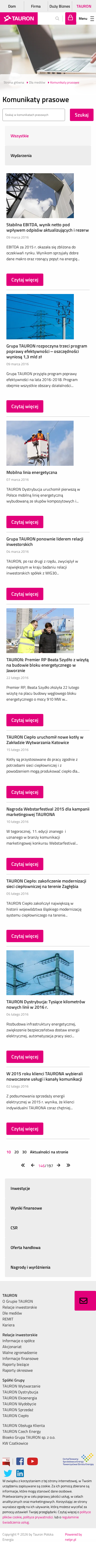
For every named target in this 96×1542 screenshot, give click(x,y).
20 (16, 1152)
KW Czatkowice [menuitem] (15, 1443)
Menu (83, 18)
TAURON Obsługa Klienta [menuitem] (23, 1425)
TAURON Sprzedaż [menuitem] (17, 1410)
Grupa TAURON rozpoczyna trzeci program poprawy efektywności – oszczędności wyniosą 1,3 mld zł (46, 351)
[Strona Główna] (19, 18)
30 (24, 1152)
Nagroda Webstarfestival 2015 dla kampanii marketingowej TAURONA (47, 812)
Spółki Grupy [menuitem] (13, 1380)
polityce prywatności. (38, 1517)
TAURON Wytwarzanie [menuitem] (21, 1386)
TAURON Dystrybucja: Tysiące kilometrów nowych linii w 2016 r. (45, 1004)
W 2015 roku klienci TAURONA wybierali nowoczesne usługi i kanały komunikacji (44, 1076)
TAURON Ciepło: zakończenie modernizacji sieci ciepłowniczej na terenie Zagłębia (46, 884)
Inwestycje (20, 1188)
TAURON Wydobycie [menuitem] (19, 1404)
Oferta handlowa (26, 1247)
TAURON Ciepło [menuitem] (15, 1416)
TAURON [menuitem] (9, 1295)
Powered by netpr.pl (73, 1537)
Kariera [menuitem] (8, 1325)
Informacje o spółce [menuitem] (18, 1341)
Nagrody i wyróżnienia (30, 1267)
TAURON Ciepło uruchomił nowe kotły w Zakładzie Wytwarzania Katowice (44, 740)
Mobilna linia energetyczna (31, 472)
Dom (12, 6)
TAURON (84, 6)
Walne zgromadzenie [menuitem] (19, 1352)
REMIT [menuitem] (7, 1319)
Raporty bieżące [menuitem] (15, 1364)
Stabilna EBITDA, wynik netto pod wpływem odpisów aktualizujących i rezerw (47, 227)
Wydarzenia (21, 155)
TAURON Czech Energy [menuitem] (21, 1431)
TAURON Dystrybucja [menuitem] (20, 1392)
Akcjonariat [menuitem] (12, 1347)
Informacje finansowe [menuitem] (20, 1358)
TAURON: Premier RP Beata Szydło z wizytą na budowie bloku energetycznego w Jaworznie (47, 665)
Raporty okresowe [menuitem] (17, 1370)
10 (9, 1152)
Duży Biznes (59, 6)
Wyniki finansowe (26, 1208)
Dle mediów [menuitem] (12, 1313)
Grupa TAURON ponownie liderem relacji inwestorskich (44, 542)
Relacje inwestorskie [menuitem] (19, 1307)
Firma (36, 6)
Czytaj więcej (24, 279)
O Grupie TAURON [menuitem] (17, 1301)
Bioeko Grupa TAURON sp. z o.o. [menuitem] (28, 1437)
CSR (14, 1228)
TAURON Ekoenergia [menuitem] (19, 1398)
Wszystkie (20, 136)
